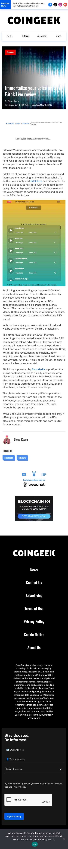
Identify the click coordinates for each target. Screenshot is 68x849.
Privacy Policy (34, 621)
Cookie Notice (34, 634)
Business (10, 52)
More (58, 36)
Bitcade (26, 36)
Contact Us (34, 582)
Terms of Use (34, 608)
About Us (34, 647)
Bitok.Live (36, 181)
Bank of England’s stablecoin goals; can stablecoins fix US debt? (29, 4)
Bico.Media (38, 369)
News (9, 36)
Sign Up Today (14, 816)
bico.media (8, 457)
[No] (64, 839)
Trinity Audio (32, 139)
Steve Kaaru (13, 101)
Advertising (34, 595)
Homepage (10, 123)
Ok (34, 844)
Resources (42, 36)
